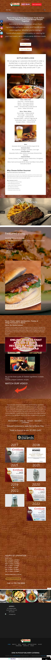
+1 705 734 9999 (18, 583)
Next (49, 212)
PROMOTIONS (19, 645)
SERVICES (24, 644)
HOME (9, 644)
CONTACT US (26, 645)
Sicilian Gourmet (16, 655)
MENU (19, 644)
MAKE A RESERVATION (13, 578)
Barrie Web (43, 655)
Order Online (25, 44)
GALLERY (40, 644)
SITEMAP (32, 645)
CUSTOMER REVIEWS (32, 644)
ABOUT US (14, 644)
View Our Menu (25, 49)
